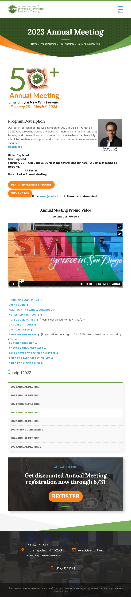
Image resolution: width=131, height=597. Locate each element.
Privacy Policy (33, 556)
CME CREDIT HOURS (21, 324)
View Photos (20, 193)
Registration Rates (23, 334)
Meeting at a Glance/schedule (30, 310)
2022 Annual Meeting (25, 421)
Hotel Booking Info (22, 319)
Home (34, 44)
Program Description (24, 300)
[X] (9, 368)
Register (65, 496)
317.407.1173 (65, 568)
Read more (15, 146)
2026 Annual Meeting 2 (26, 446)
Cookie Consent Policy (51, 556)
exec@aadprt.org (51, 196)
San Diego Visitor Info (24, 363)
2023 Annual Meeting (25, 412)
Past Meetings (67, 44)
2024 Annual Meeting (25, 404)
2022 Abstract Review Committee (32, 353)
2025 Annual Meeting (25, 395)
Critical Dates (19, 329)
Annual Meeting (48, 44)
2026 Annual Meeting (25, 386)
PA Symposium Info (21, 343)
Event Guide (17, 305)
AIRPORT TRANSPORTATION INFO (30, 358)
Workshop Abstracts (24, 315)
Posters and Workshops (26, 348)
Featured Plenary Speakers (31, 184)
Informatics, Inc (60, 591)
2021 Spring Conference (27, 429)
